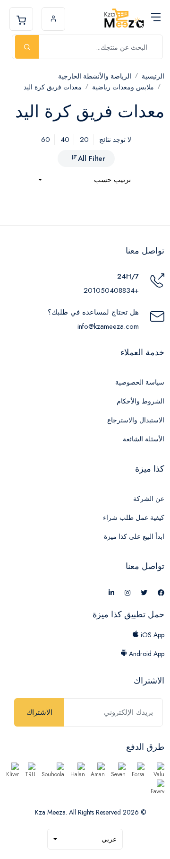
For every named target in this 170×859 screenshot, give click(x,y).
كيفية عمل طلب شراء (133, 517)
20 (84, 139)
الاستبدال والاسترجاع (135, 420)
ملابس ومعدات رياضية (123, 87)
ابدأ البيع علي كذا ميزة (134, 536)
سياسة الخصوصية (139, 382)
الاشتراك (39, 712)
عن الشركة (148, 498)
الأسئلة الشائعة (143, 439)
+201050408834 (111, 290)
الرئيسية (153, 76)
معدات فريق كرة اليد (53, 87)
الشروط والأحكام (140, 401)
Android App (145, 653)
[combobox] (84, 180)
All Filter (91, 158)
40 (64, 139)
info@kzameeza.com (108, 326)
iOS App (151, 635)
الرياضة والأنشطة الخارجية (94, 76)
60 (45, 139)
